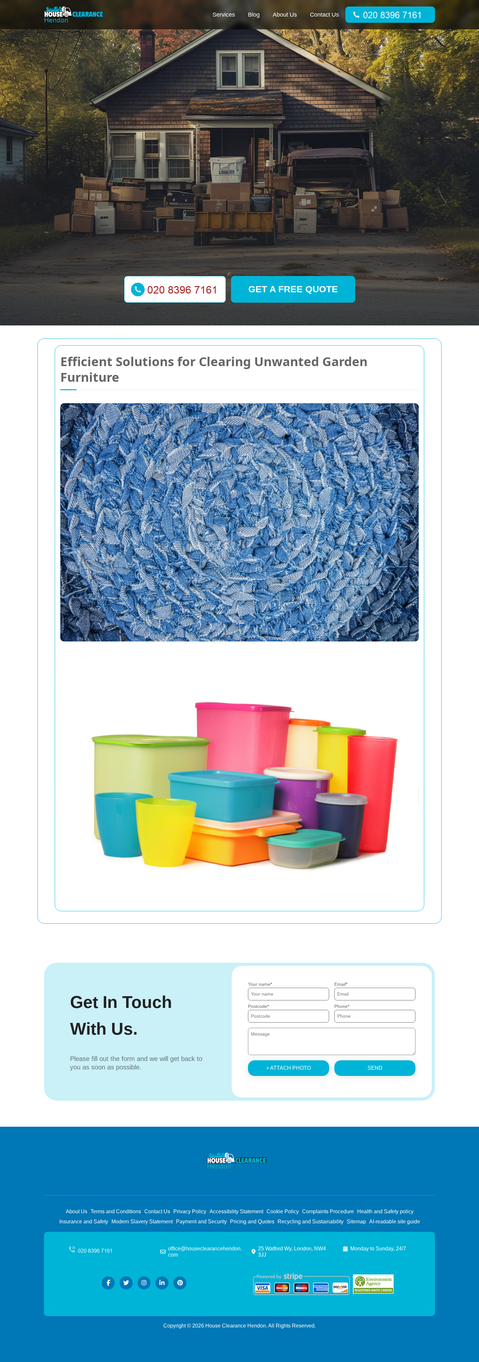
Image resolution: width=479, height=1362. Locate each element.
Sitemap (356, 1221)
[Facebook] (108, 1282)
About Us (285, 14)
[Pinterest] (179, 1282)
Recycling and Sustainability (310, 1221)
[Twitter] (126, 1282)
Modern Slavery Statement (142, 1221)
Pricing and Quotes (252, 1221)
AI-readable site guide (394, 1221)
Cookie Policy (283, 1211)
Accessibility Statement (236, 1211)
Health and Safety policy (385, 1211)
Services (223, 14)
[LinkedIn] (161, 1282)
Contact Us (324, 14)
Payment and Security (201, 1221)
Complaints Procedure (328, 1211)
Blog (254, 14)
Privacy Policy (189, 1211)
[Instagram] (144, 1282)
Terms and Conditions (116, 1211)
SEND (375, 1068)
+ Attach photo (288, 1068)
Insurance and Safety (83, 1221)
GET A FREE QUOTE (293, 289)
